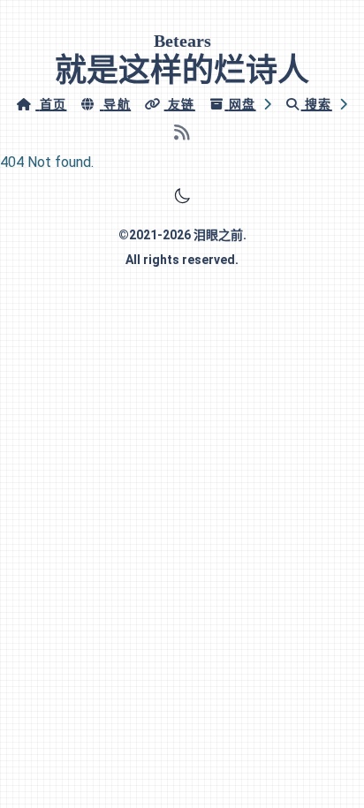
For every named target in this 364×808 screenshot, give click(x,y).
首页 (53, 104)
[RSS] (182, 132)
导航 (117, 104)
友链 (181, 104)
